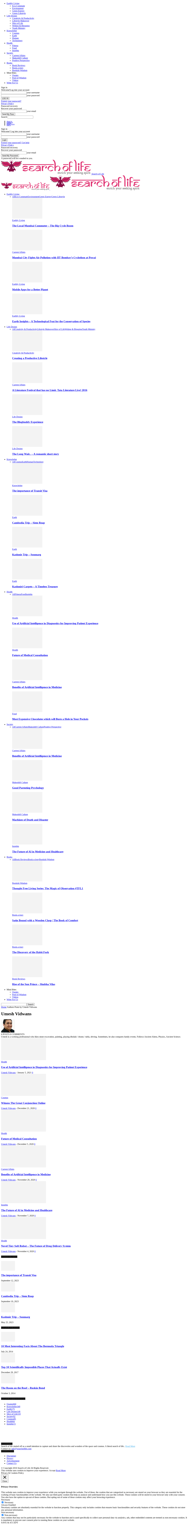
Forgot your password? (11, 101)
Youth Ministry (18, 28)
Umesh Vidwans (8, 1072)
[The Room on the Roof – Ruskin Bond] (8, 1382)
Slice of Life (17, 23)
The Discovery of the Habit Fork (30, 952)
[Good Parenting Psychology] (27, 780)
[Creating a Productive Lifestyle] (27, 350)
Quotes (15, 75)
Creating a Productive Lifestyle (29, 358)
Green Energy (18, 11)
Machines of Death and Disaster (30, 819)
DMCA (9, 125)
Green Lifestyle (19, 13)
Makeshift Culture (20, 58)
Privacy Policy (7, 103)
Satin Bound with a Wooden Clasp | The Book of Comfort (45, 920)
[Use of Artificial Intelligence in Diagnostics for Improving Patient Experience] (27, 615)
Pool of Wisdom (19, 78)
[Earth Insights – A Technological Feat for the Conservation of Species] (27, 313)
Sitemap (9, 123)
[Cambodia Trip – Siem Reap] (27, 515)
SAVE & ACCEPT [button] (9, 1522)
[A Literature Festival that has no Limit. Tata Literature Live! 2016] (27, 382)
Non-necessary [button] (7, 1512)
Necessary (8, 1502)
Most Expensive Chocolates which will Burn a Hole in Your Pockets (50, 719)
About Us (9, 121)
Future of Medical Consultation (30, 655)
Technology (17, 40)
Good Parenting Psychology (28, 787)
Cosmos (15, 33)
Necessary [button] (5, 1500)
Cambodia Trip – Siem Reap (28, 522)
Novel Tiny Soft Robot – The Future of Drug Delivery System (36, 1246)
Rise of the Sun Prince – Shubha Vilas (33, 984)
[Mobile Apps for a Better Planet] (27, 281)
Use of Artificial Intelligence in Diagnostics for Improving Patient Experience (55, 623)
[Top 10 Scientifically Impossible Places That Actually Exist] (8, 1362)
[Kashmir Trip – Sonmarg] (27, 547)
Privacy (10, 1458)
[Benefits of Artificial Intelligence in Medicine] (27, 679)
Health (9, 43)
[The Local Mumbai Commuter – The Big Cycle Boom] (27, 218)
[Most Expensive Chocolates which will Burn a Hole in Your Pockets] (27, 711)
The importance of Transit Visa (29, 490)
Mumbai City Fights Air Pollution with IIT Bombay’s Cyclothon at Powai (54, 257)
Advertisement (13, 1461)
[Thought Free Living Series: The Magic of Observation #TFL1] (27, 881)
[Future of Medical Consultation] (27, 647)
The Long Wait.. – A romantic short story (35, 454)
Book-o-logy (17, 68)
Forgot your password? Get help (15, 142)
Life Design (12, 16)
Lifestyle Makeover (20, 21)
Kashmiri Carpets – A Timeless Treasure (35, 586)
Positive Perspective (21, 60)
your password (33, 95)
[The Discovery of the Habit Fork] (27, 944)
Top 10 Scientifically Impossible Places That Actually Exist (34, 1367)
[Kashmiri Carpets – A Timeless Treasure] (27, 579)
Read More (130, 1446)
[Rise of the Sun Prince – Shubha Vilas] (27, 976)
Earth (14, 35)
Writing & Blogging (21, 26)
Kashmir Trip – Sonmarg (26, 554)
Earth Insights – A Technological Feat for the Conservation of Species (51, 321)
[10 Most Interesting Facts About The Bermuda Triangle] (8, 1341)
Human (15, 38)
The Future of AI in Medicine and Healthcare (37, 851)
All (13, 196)
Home (4, 1007)
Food (14, 48)
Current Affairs (18, 55)
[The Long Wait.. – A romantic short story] (27, 446)
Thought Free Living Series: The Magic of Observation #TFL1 (47, 888)
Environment (18, 8)
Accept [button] (52, 1470)
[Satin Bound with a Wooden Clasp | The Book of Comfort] (27, 912)
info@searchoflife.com (21, 1449)
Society (10, 53)
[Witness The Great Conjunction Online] (23, 1095)
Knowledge (12, 30)
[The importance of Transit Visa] (27, 483)
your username (33, 92)
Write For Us (12, 83)
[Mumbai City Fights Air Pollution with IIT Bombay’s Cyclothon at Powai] (27, 250)
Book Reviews (18, 65)
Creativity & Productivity (23, 18)
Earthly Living (13, 3)
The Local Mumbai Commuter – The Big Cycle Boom (42, 225)
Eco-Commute (18, 6)
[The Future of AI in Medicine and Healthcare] (27, 844)
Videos (15, 80)
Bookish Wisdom (19, 70)
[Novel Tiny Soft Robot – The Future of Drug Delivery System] (23, 1238)
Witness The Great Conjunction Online (23, 1103)
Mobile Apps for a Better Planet (30, 289)
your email (31, 111)
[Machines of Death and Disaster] (27, 812)
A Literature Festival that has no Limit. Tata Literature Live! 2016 (49, 390)
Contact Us (10, 122)
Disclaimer (11, 1456)
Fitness (15, 45)
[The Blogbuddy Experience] (27, 414)
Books (9, 63)
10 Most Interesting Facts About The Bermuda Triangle (32, 1346)
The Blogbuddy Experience (27, 422)
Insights (15, 50)
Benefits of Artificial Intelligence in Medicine (37, 687)
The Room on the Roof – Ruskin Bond (23, 1387)
